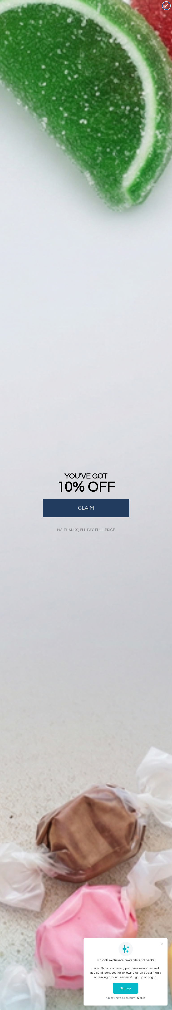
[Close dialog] (166, 6)
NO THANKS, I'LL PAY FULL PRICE (86, 530)
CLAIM (86, 508)
